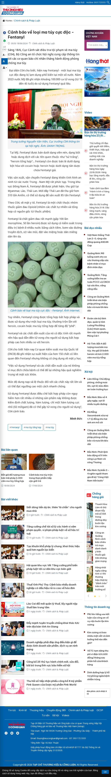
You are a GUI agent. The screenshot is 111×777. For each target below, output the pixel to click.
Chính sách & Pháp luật (81, 710)
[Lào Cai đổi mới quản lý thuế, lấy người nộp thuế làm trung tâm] (12, 609)
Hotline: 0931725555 (96, 2)
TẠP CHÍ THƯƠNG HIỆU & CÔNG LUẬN (54, 764)
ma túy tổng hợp (33, 427)
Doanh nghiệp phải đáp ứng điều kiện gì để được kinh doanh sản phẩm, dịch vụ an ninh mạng (52, 646)
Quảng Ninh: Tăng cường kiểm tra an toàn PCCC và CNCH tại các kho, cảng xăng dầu (98, 282)
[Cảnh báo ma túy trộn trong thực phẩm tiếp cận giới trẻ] (41, 462)
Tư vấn (45, 715)
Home (8, 20)
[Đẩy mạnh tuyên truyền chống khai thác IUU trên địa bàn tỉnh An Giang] (12, 628)
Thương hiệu (36, 710)
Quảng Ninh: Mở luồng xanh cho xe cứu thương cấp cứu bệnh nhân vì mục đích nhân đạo (97, 260)
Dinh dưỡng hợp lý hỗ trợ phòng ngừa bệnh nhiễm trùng (98, 676)
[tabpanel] (97, 548)
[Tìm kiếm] (108, 2)
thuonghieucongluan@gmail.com (52, 738)
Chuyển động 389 (56, 710)
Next (106, 596)
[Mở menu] (3, 2)
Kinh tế (23, 710)
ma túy (50, 427)
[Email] (17, 733)
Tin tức (12, 710)
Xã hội (88, 371)
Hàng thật (80, 2)
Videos (65, 715)
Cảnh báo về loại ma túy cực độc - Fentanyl (41, 35)
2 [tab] (99, 596)
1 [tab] (95, 596)
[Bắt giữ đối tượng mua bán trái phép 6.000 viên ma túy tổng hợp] (14, 462)
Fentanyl (15, 427)
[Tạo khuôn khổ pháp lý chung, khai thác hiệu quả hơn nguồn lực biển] (12, 551)
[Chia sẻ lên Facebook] (4, 33)
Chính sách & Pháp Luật (27, 20)
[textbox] (97, 45)
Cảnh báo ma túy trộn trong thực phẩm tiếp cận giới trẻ (40, 478)
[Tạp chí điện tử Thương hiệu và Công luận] (16, 725)
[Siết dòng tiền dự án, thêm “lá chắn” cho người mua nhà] (12, 513)
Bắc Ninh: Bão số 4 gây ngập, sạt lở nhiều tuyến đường (97, 401)
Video (88, 112)
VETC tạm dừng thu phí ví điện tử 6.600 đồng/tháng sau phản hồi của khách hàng (97, 657)
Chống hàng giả (98, 495)
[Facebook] (6, 733)
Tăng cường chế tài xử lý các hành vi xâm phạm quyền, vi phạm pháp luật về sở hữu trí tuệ (52, 530)
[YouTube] (11, 733)
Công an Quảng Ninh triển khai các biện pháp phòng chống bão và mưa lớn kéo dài (98, 303)
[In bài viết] (4, 41)
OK (105, 772)
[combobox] (97, 45)
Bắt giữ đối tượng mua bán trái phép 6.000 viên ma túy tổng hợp (13, 478)
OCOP (100, 710)
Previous (88, 596)
